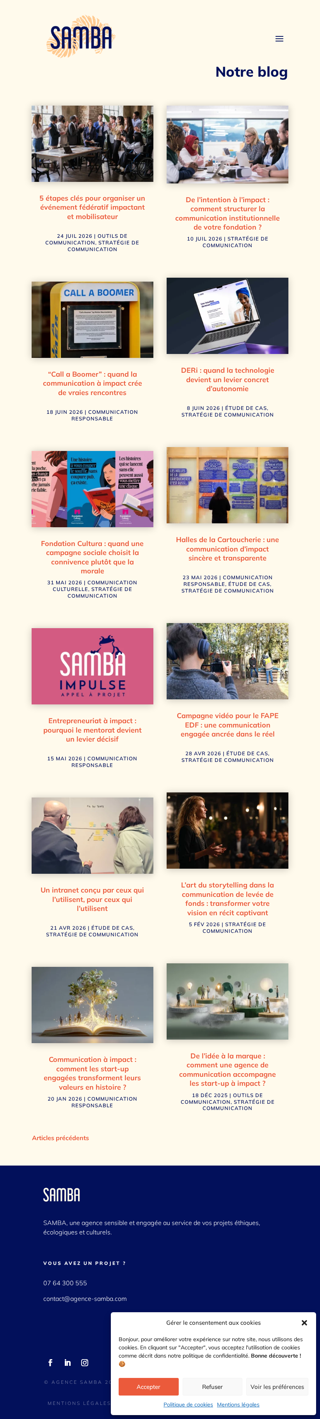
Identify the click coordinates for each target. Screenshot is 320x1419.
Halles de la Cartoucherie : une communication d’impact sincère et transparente (227, 548)
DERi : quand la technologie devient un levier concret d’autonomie (227, 379)
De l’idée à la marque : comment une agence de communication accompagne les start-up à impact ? (227, 1069)
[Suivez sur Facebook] (50, 1363)
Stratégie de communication (104, 245)
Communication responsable (104, 415)
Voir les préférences (277, 1386)
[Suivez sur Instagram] (85, 1363)
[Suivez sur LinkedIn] (67, 1363)
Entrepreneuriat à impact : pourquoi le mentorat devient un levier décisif (92, 730)
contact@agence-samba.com (85, 1298)
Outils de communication (86, 239)
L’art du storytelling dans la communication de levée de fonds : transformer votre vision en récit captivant (227, 898)
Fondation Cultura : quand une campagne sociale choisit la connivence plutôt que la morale (92, 557)
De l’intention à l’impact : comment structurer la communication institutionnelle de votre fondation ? (227, 213)
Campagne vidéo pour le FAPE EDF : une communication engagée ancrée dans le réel (228, 724)
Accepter (148, 1386)
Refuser (212, 1386)
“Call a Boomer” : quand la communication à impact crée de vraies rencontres (92, 383)
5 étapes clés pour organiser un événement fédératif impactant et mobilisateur (92, 207)
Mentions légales (238, 1404)
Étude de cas (112, 928)
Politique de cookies (188, 1404)
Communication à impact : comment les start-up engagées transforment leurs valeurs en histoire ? (92, 1073)
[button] (304, 1323)
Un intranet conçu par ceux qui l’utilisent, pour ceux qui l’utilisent (92, 899)
